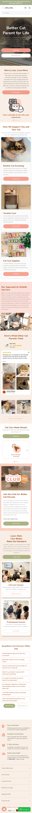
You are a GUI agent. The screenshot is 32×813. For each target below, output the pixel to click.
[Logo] (7, 7)
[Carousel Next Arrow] (27, 407)
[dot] (13, 120)
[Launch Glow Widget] (4, 809)
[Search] (3, 13)
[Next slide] (29, 372)
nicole (8, 391)
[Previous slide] (2, 372)
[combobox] (16, 13)
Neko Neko (13, 343)
